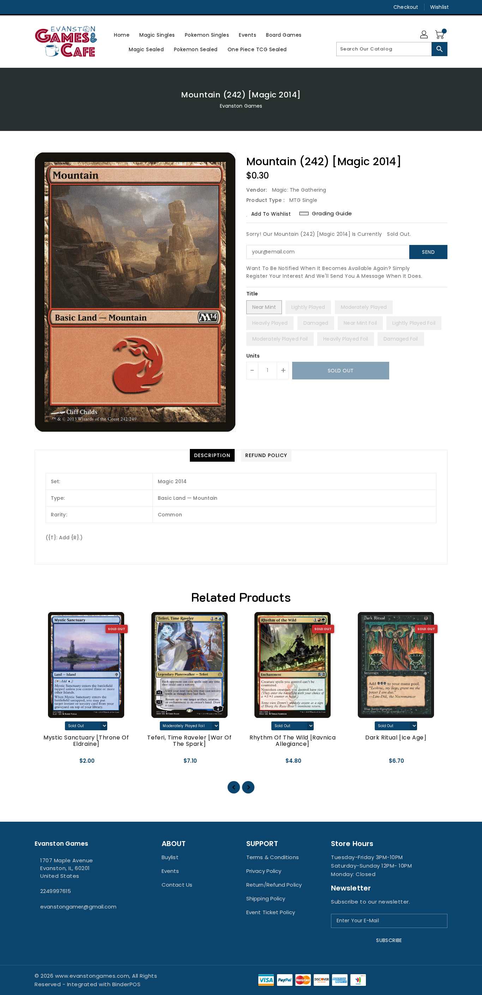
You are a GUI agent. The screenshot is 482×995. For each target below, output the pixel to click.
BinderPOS (126, 984)
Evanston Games (241, 105)
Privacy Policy (263, 871)
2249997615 (55, 891)
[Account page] (424, 35)
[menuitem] (122, 35)
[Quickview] (46, 763)
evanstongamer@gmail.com (78, 906)
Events (170, 871)
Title (252, 293)
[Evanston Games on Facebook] (24, 7)
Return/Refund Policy (274, 884)
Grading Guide (332, 213)
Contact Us (177, 884)
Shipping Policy (265, 898)
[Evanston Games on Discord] (51, 7)
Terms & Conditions (272, 857)
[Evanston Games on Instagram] (38, 7)
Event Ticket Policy (270, 912)
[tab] (212, 455)
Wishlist (439, 7)
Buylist (170, 857)
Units (253, 355)
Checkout (405, 7)
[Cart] (440, 35)
